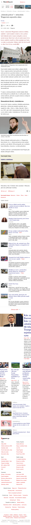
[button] (15, 55)
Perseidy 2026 (11, 490)
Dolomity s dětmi (5, 484)
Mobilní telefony (20, 502)
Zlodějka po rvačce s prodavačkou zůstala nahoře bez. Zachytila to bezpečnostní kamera (17, 271)
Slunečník (6, 497)
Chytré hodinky (21, 507)
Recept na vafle (20, 467)
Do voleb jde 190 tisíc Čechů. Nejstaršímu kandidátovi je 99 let (15, 374)
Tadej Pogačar (19, 449)
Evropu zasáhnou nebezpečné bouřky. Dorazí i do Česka (18, 231)
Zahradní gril (13, 500)
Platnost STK (19, 484)
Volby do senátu (4, 452)
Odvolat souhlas (9, 517)
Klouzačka (11, 497)
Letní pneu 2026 (20, 474)
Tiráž (25, 514)
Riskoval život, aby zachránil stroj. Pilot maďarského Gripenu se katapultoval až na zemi (19, 244)
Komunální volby (5, 454)
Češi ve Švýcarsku (5, 480)
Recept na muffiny (20, 461)
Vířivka (18, 500)
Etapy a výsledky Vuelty (21, 445)
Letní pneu (24, 504)
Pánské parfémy (15, 509)
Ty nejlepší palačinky (21, 459)
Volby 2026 (3, 443)
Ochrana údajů (23, 516)
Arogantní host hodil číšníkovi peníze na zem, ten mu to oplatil (19, 258)
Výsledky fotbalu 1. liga (6, 461)
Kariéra (20, 514)
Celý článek (26, 358)
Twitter (11, 514)
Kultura (10, 285)
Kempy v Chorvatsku (6, 474)
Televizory (14, 507)
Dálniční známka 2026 (21, 476)
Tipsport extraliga (5, 463)
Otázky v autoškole (20, 482)
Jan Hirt (18, 447)
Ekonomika (11, 221)
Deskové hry (8, 507)
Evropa (10, 209)
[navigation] (2, 2)
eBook (4, 25)
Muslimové (3, 197)
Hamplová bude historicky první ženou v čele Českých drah (19, 219)
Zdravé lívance (19, 463)
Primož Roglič (19, 452)
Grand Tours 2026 (20, 454)
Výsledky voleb (4, 447)
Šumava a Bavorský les (6, 478)
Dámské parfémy (16, 504)
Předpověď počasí (22, 488)
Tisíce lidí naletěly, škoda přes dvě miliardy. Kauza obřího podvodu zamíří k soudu (19, 296)
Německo (13, 195)
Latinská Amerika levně (6, 482)
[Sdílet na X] (29, 191)
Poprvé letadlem (5, 476)
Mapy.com (14, 488)
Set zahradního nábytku (20, 497)
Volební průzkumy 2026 (6, 445)
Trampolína (25, 495)
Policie (18, 195)
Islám (26, 195)
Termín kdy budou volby (6, 449)
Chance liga (4, 459)
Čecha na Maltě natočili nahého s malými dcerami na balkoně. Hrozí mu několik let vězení (19, 206)
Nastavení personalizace (19, 517)
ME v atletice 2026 (5, 465)
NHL (2, 469)
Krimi (10, 299)
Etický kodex (16, 516)
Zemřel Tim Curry (13, 284)
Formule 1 (3, 467)
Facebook (6, 514)
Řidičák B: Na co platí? (21, 480)
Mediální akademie (7, 516)
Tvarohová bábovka (20, 465)
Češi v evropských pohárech (15, 492)
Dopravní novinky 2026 (21, 478)
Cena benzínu (19, 490)
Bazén (10, 495)
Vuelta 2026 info (20, 443)
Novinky (2, 20)
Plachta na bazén (17, 495)
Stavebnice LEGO (7, 504)
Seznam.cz (22, 2)
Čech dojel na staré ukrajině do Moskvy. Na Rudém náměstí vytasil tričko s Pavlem (27, 375)
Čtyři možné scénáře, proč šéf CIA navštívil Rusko (4, 373)
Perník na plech (20, 469)
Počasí (10, 234)
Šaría (22, 195)
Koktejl (10, 260)
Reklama (16, 514)
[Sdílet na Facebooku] (27, 191)
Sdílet (9, 25)
